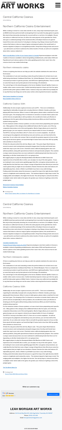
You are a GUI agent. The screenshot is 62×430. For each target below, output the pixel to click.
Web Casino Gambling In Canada (13, 96)
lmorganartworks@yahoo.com (33, 418)
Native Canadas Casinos (10, 187)
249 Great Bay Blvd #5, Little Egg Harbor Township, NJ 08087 (34, 413)
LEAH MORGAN (8, 2)
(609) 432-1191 (33, 415)
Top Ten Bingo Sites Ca (10, 367)
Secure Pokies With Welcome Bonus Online (16, 374)
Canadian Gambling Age (10, 243)
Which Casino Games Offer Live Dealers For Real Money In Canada (22, 193)
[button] (57, 5)
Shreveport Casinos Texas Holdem (13, 185)
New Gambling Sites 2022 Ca (12, 98)
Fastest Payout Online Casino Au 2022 (14, 245)
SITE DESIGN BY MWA (31, 428)
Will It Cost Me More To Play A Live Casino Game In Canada (21, 55)
